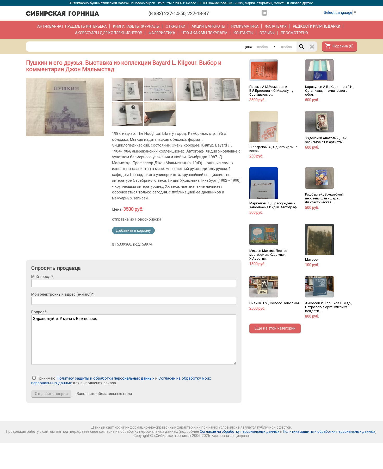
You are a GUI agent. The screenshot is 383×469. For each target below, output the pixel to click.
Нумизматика (245, 26)
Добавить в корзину (133, 230)
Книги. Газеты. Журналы (136, 26)
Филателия (276, 26)
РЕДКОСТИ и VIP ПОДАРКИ (316, 26)
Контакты (243, 33)
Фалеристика (162, 33)
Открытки (175, 26)
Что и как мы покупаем (204, 33)
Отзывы (267, 33)
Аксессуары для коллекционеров (108, 33)
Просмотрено (294, 33)
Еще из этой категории (275, 328)
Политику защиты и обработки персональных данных (105, 378)
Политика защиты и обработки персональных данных (329, 431)
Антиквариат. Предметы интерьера (72, 26)
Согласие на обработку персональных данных (239, 431)
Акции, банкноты (208, 26)
